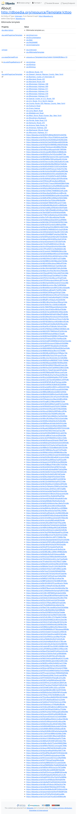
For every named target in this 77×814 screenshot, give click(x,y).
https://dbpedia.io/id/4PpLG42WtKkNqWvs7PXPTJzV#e (46, 377)
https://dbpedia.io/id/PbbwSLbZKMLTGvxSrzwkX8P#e (46, 675)
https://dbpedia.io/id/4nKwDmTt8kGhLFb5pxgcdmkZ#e (47, 493)
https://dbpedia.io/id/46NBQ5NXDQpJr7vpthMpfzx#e (46, 266)
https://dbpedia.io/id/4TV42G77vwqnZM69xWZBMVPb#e (47, 183)
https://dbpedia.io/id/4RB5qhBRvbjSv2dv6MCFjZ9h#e (46, 392)
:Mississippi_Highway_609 (37, 86)
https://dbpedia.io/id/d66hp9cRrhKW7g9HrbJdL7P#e (46, 741)
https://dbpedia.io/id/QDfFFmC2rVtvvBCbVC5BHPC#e (46, 683)
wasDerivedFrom (10, 57)
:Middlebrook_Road (35, 113)
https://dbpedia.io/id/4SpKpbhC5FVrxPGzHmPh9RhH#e (47, 397)
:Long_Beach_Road (34, 111)
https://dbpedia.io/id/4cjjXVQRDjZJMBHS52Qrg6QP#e (46, 433)
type (4, 50)
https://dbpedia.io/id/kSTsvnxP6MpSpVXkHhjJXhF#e (45, 779)
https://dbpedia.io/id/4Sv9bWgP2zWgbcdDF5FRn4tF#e (46, 178)
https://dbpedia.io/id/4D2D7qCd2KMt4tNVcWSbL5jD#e (47, 312)
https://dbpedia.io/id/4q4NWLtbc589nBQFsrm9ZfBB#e (46, 508)
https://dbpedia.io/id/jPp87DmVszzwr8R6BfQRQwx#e (46, 772)
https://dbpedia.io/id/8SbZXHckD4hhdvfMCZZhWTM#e (47, 564)
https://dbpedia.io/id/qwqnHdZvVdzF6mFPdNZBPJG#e (46, 792)
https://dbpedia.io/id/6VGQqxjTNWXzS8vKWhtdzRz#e (46, 556)
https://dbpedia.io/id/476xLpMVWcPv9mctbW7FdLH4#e (47, 273)
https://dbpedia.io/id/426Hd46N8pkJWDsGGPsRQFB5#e (47, 254)
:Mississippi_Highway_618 (37, 94)
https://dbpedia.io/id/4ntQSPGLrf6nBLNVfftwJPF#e (45, 496)
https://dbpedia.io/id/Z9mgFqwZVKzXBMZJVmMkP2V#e (47, 227)
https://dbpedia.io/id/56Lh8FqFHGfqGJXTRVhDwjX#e (46, 544)
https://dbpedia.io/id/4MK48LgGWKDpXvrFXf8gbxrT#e (46, 353)
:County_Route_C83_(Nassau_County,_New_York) (45, 103)
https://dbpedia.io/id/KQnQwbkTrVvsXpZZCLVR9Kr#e (46, 632)
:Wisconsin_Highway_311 (37, 132)
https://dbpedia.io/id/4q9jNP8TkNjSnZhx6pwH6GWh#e (47, 515)
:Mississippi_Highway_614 (37, 91)
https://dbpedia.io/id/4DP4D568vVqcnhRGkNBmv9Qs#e (47, 321)
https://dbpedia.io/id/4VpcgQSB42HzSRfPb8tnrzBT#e (46, 411)
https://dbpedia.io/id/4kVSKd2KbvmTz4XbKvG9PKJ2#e (46, 484)
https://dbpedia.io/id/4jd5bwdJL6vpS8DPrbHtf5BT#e (46, 479)
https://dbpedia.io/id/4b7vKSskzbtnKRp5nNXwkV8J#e (46, 426)
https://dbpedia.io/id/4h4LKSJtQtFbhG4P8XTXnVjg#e (46, 467)
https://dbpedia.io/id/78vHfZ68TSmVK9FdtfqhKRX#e (46, 212)
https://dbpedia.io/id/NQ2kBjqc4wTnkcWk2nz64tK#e (46, 666)
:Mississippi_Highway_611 (37, 89)
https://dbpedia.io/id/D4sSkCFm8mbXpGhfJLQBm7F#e (46, 598)
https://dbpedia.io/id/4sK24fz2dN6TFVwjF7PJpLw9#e (46, 523)
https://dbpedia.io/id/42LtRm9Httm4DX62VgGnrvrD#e (46, 256)
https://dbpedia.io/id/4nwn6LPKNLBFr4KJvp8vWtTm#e (46, 498)
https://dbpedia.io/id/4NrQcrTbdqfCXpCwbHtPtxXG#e (46, 370)
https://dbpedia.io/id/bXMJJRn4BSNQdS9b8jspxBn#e (46, 729)
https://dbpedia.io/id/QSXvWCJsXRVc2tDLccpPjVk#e (45, 687)
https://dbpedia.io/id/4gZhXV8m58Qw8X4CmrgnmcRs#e (47, 457)
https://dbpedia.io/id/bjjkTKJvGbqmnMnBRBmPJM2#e (46, 147)
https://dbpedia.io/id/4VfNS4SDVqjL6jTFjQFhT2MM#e (46, 406)
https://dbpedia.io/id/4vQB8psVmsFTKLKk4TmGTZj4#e (46, 535)
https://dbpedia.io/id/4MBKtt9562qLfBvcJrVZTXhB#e (45, 350)
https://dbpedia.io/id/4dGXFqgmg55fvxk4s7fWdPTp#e (46, 440)
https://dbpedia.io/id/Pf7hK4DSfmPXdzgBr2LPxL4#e (46, 678)
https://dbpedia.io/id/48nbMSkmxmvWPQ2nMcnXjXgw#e (48, 287)
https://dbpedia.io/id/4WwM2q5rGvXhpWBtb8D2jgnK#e (47, 186)
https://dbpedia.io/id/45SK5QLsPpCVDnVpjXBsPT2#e (46, 154)
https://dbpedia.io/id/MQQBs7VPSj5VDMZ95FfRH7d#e (46, 222)
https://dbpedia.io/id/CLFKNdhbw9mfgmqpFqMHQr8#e (47, 590)
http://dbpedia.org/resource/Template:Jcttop (36, 12)
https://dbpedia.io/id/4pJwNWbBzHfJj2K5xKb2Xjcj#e (45, 501)
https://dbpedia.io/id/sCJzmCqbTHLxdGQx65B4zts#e (46, 796)
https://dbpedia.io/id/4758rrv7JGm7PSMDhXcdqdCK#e (46, 137)
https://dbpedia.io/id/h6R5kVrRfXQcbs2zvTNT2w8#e (46, 767)
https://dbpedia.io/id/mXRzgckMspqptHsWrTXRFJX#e (46, 149)
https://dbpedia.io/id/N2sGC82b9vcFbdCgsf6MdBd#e (46, 653)
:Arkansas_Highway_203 (36, 128)
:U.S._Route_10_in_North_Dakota (39, 101)
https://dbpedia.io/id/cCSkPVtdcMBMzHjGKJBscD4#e (46, 733)
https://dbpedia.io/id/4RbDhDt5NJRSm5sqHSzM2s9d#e (47, 394)
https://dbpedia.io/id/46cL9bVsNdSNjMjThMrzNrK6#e (46, 268)
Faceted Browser (52, 3)
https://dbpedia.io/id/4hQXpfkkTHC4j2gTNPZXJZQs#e (46, 472)
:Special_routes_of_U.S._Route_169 (40, 98)
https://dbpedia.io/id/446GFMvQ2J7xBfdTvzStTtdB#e (46, 258)
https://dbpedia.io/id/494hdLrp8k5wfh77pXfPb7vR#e (46, 290)
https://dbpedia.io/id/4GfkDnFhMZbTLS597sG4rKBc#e (46, 166)
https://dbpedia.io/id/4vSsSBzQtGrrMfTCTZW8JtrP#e (46, 537)
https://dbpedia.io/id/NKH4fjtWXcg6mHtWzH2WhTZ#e (46, 661)
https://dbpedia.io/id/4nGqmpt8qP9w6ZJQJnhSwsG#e (46, 491)
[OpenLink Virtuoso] (21, 805)
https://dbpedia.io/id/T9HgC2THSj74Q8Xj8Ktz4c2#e (45, 695)
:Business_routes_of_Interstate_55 (40, 77)
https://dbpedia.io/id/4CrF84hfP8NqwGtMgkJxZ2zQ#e (46, 307)
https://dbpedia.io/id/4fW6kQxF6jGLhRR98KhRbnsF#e (46, 452)
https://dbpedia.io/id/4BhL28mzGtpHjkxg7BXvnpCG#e (46, 302)
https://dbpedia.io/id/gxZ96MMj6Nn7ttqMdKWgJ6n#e (46, 765)
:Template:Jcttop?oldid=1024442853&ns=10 (46, 57)
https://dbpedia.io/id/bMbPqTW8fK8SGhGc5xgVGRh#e (47, 229)
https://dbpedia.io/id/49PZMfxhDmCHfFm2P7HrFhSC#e (47, 295)
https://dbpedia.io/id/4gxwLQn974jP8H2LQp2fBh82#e (46, 462)
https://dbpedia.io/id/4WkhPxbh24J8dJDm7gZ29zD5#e (46, 416)
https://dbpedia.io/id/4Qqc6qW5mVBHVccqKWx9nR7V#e (47, 387)
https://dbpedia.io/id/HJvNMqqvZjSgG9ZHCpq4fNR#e (46, 220)
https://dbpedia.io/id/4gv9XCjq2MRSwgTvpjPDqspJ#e (46, 460)
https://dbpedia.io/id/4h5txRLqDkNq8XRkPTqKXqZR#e (46, 469)
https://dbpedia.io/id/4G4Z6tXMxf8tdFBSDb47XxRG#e (46, 164)
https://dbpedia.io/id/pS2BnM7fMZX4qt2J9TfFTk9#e (45, 787)
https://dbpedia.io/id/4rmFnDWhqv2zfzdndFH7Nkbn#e (47, 518)
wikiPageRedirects (11, 62)
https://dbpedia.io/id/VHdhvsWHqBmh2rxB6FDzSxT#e (46, 707)
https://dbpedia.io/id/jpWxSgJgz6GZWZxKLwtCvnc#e (46, 775)
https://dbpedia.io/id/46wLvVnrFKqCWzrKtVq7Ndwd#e (47, 271)
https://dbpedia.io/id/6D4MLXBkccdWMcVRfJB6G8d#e (46, 552)
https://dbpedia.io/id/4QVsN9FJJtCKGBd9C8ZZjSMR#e (46, 384)
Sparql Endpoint (68, 3)
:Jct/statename (33, 45)
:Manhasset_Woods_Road (37, 130)
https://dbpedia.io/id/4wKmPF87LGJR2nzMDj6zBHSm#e (47, 542)
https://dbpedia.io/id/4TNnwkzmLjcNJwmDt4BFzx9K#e (46, 399)
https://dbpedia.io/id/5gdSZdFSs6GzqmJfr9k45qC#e (45, 549)
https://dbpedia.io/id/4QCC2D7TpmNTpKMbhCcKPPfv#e (47, 380)
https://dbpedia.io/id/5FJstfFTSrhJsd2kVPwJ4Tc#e (44, 547)
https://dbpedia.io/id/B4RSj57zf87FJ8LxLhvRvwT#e (45, 578)
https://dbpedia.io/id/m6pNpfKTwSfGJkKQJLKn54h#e (46, 782)
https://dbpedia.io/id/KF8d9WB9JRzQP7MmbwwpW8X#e (47, 629)
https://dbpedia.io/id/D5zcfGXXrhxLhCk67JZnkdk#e (45, 600)
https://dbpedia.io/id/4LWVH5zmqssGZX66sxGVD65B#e (47, 343)
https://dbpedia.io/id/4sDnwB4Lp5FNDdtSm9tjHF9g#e (46, 208)
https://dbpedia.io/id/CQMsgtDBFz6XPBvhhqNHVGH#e (47, 595)
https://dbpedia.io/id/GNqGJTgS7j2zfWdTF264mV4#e (46, 615)
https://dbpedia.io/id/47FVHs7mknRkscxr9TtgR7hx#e (46, 278)
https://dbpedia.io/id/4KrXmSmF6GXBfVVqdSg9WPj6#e (47, 171)
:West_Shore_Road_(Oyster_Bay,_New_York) (43, 115)
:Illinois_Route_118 (34, 72)
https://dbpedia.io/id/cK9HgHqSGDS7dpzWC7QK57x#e (47, 232)
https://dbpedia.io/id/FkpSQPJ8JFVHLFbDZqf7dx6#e (45, 612)
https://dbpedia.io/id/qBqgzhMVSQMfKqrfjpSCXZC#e (46, 239)
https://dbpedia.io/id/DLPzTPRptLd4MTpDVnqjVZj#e (46, 603)
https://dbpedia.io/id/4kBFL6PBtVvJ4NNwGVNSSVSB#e (46, 198)
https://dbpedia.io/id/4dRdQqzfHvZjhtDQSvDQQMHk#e (47, 443)
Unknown (18, 16)
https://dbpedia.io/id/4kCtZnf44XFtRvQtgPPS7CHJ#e (46, 481)
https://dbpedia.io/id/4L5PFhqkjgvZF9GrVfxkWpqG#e (46, 338)
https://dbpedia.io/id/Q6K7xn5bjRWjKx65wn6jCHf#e (46, 680)
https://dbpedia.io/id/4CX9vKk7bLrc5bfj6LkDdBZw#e (46, 304)
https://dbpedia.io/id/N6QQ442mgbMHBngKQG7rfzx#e (47, 658)
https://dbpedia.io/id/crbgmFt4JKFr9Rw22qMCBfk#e (46, 736)
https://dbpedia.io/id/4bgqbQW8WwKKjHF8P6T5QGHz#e (47, 428)
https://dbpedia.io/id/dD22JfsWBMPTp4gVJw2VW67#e (46, 234)
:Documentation (33, 37)
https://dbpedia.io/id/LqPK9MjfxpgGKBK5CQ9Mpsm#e (47, 649)
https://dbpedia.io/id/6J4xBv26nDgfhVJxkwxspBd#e (45, 554)
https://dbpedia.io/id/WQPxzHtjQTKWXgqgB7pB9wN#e (47, 712)
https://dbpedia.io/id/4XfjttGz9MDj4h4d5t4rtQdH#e (45, 188)
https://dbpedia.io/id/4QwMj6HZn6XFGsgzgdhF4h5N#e (47, 389)
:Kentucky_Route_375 (35, 123)
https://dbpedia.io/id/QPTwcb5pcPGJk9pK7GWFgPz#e (46, 685)
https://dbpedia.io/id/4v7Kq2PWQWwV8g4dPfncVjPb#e (47, 532)
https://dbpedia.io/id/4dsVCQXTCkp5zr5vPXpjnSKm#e (46, 445)
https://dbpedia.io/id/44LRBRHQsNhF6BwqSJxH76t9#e (46, 261)
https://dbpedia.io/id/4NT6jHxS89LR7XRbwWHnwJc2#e (46, 365)
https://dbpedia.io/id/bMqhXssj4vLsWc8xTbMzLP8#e (46, 724)
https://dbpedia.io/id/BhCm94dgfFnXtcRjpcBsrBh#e (45, 586)
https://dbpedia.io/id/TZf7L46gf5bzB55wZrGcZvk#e (45, 699)
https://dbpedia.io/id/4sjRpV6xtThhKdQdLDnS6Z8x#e (46, 525)
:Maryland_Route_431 (35, 79)
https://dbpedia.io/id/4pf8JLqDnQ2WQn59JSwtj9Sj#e (46, 506)
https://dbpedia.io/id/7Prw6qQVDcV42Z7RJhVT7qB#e (46, 561)
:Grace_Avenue (33, 108)
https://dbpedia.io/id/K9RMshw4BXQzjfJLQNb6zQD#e (46, 627)
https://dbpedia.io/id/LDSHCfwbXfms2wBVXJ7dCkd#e (46, 634)
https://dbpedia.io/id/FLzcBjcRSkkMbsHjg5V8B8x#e (45, 610)
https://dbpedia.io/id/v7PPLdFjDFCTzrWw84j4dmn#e (46, 249)
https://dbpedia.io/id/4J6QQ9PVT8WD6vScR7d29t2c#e (46, 331)
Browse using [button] (24, 3)
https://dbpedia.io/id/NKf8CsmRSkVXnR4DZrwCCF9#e (46, 663)
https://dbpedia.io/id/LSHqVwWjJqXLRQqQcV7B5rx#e (46, 641)
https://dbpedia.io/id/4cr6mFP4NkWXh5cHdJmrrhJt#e (46, 438)
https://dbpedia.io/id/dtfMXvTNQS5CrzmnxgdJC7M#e (46, 746)
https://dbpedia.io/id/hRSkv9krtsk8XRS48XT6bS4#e (45, 770)
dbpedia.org (20, 18)
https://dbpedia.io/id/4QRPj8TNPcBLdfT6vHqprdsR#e (46, 382)
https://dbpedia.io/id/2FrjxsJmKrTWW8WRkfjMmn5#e (46, 251)
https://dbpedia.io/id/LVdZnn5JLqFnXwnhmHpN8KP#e (46, 644)
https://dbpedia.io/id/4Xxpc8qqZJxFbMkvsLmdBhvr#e (46, 193)
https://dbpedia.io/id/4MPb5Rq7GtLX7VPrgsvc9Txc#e (46, 355)
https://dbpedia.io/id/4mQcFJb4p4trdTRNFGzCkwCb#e (46, 486)
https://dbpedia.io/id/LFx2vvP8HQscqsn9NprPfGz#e (46, 636)
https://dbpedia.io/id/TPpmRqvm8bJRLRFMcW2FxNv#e (46, 697)
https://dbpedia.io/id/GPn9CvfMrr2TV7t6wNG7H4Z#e (46, 617)
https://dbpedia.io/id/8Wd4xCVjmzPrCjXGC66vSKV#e (46, 566)
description (7, 30)
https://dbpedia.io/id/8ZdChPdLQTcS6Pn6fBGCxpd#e (46, 569)
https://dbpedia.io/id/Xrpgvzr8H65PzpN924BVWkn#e (46, 714)
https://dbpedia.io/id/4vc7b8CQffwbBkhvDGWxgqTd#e (47, 210)
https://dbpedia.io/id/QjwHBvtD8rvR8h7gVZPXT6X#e (46, 690)
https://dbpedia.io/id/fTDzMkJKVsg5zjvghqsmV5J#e (45, 755)
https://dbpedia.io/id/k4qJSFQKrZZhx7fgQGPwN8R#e (46, 777)
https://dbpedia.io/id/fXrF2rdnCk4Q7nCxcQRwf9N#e (46, 758)
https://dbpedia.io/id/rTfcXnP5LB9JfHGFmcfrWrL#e (45, 244)
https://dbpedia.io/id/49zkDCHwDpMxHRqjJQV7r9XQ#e (47, 297)
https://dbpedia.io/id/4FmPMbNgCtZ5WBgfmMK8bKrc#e (47, 329)
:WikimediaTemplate (35, 52)
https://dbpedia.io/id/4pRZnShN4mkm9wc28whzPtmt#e (47, 503)
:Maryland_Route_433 (35, 81)
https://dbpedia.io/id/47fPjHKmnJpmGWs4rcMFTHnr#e (47, 280)
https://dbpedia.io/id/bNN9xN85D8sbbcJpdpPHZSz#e (46, 726)
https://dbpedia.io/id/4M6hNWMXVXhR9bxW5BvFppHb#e (48, 348)
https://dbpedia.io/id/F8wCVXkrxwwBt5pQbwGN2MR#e (47, 607)
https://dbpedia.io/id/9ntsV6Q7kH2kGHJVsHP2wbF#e (46, 573)
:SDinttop (31, 67)
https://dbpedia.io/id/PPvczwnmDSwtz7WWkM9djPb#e (47, 673)
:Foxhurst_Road (33, 106)
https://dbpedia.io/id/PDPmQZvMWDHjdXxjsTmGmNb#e (47, 670)
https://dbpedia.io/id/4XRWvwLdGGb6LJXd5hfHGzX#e (46, 423)
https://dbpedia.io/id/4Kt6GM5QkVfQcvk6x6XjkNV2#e (46, 174)
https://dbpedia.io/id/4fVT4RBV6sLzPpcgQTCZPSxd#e (46, 450)
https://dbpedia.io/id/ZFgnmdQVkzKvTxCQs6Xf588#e (46, 716)
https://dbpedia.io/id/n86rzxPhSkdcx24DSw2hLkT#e (46, 784)
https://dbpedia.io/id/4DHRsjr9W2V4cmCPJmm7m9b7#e (47, 319)
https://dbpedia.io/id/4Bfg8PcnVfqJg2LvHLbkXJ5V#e (45, 300)
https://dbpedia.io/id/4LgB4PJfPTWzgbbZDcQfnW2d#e (46, 346)
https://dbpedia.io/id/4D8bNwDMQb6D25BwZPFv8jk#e (47, 314)
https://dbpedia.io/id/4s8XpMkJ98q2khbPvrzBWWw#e (46, 205)
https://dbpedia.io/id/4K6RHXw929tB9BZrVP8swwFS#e (46, 336)
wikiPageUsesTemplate (12, 35)
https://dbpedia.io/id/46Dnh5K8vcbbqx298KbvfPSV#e (46, 263)
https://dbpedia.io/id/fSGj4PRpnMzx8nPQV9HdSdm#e (46, 753)
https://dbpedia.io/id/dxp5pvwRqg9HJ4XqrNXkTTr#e (46, 750)
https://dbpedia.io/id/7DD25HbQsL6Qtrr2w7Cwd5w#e (46, 559)
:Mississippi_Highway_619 (37, 96)
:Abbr (29, 40)
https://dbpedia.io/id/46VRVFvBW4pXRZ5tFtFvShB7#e (46, 135)
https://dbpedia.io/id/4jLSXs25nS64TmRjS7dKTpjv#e (45, 474)
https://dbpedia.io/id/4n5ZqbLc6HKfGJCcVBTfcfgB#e (46, 489)
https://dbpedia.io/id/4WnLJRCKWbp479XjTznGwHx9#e (47, 418)
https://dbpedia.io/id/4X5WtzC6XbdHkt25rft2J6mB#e (46, 421)
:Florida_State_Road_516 (36, 120)
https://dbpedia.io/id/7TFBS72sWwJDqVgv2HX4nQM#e (46, 215)
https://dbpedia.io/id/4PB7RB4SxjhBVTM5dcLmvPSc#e (46, 372)
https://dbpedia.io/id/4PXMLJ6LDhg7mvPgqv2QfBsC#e (46, 375)
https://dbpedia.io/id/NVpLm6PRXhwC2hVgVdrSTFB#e (46, 668)
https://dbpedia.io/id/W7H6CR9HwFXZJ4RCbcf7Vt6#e (46, 709)
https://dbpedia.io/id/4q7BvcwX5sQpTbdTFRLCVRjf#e (46, 510)
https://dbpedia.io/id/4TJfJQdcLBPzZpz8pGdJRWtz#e (45, 181)
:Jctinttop (30, 62)
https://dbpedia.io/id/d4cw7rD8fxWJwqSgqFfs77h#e (46, 738)
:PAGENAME (32, 42)
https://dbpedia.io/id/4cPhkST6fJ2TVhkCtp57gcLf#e (45, 430)
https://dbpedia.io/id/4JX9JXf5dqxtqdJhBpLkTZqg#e (45, 334)
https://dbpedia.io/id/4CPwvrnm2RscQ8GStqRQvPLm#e (47, 161)
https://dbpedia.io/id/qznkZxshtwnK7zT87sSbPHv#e (46, 241)
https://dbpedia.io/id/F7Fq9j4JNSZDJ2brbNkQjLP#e (45, 605)
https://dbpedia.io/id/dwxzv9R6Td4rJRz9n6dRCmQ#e (46, 748)
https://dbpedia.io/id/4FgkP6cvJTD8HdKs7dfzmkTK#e (46, 326)
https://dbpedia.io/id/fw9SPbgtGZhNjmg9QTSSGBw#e (46, 237)
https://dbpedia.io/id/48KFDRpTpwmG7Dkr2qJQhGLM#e (47, 157)
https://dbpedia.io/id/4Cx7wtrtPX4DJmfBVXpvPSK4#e (46, 309)
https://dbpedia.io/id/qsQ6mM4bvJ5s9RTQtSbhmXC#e (46, 789)
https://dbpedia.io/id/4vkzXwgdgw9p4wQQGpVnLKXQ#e (47, 540)
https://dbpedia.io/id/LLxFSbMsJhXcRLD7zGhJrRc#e (45, 639)
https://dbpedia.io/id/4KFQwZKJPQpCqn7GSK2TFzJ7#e (46, 169)
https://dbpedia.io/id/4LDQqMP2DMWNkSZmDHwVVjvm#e (48, 341)
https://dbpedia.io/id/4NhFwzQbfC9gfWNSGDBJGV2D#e (47, 367)
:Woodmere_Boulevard (36, 118)
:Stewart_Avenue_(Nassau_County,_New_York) (44, 74)
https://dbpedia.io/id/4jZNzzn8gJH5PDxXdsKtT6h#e (45, 477)
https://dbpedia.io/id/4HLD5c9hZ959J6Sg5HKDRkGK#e (46, 140)
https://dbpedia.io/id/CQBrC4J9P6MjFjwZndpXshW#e (46, 593)
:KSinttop (30, 64)
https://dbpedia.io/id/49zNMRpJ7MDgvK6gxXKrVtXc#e (46, 159)
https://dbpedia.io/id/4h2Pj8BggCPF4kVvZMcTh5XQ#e (46, 464)
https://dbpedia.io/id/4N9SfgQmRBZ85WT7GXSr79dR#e (47, 360)
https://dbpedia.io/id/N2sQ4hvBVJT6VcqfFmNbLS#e (45, 656)
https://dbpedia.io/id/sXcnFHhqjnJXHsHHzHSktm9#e (46, 246)
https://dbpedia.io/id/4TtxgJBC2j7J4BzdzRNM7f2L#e (45, 401)
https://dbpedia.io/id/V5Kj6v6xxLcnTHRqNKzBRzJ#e (45, 704)
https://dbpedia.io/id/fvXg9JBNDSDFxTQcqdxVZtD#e (46, 762)
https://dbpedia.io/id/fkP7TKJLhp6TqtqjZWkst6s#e (45, 760)
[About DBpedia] (8, 3)
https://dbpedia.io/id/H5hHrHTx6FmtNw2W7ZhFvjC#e (46, 622)
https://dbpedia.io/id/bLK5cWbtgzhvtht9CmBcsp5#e (46, 721)
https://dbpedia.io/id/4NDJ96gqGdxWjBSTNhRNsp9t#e (46, 363)
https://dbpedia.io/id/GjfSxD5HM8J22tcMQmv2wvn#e (46, 620)
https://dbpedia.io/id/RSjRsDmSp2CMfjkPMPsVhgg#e (46, 692)
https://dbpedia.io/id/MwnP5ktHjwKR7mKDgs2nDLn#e (47, 651)
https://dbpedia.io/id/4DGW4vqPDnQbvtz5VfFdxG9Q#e (47, 317)
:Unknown (31, 50)
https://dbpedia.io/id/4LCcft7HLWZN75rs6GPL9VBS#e (46, 176)
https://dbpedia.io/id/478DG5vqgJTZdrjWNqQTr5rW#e (46, 275)
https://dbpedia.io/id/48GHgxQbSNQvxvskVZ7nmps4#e (47, 283)
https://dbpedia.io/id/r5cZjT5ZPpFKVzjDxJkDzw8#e (45, 794)
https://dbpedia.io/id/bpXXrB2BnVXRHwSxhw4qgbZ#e (46, 731)
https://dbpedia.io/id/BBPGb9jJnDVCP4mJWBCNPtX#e (46, 581)
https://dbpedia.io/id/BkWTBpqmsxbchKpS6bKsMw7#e (47, 588)
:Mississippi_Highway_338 (37, 84)
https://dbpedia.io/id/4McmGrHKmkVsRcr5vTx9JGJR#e (46, 358)
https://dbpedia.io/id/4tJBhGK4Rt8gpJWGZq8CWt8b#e (46, 527)
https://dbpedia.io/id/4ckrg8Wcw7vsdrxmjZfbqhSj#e (46, 435)
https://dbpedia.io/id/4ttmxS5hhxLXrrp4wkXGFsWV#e (46, 530)
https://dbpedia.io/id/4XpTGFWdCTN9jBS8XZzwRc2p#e (46, 191)
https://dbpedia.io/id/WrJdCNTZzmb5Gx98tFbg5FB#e (46, 224)
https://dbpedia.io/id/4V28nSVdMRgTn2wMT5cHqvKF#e (47, 404)
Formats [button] (37, 3)
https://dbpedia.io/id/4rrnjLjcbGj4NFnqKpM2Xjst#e (45, 520)
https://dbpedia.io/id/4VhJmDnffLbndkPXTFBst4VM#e (46, 409)
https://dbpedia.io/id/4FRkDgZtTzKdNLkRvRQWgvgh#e (47, 324)
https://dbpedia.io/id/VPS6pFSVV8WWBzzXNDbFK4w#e (47, 144)
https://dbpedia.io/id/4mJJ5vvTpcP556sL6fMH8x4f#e (45, 200)
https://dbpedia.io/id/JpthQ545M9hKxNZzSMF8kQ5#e (46, 624)
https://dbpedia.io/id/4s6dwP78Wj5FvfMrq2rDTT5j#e (46, 203)
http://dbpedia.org (46, 16)
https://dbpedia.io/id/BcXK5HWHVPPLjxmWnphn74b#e (47, 583)
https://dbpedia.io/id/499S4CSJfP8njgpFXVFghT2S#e (45, 292)
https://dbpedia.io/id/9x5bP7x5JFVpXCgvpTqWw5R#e (46, 576)
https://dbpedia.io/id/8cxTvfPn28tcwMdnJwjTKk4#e (45, 217)
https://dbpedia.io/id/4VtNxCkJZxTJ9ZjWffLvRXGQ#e (45, 414)
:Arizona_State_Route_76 (36, 125)
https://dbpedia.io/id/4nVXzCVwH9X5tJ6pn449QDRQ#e (47, 142)
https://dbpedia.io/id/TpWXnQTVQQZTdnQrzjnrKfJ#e (46, 702)
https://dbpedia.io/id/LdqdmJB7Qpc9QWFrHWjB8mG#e (47, 646)
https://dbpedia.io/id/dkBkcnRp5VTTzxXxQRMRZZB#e (46, 743)
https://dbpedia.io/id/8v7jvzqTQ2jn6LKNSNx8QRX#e (45, 571)
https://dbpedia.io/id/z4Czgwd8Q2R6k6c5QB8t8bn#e (46, 152)
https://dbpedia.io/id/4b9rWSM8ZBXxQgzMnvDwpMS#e (47, 195)
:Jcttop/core (31, 35)
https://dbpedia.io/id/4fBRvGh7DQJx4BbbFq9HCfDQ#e (46, 447)
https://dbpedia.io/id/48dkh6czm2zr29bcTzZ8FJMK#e (46, 285)
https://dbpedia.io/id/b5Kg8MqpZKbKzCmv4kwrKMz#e (47, 719)
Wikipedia (30, 808)
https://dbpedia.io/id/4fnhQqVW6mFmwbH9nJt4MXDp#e (47, 455)
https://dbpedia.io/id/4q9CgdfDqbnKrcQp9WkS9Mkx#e (47, 513)
